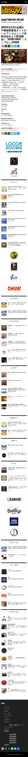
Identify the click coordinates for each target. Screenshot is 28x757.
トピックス (14, 298)
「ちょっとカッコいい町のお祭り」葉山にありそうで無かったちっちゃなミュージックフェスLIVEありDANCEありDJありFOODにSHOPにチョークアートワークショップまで (17, 478)
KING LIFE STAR (11, 632)
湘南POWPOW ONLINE (12, 19)
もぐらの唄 (10, 585)
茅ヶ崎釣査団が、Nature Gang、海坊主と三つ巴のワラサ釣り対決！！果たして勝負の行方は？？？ (17, 454)
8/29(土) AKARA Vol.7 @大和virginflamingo (16, 210)
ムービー (14, 368)
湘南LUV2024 (12, 738)
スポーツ (14, 440)
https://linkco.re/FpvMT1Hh (9, 71)
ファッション (14, 542)
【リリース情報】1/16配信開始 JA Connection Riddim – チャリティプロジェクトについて (17, 350)
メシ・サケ (14, 565)
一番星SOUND (10, 680)
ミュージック (14, 321)
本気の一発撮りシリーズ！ (16, 725)
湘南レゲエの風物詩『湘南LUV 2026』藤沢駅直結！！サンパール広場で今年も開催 (17, 303)
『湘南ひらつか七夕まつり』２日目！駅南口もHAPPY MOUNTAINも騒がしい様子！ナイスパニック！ (17, 488)
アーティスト (14, 611)
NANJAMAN (10, 640)
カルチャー (14, 417)
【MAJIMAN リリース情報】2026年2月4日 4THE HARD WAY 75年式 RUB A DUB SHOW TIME (17, 342)
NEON (9, 577)
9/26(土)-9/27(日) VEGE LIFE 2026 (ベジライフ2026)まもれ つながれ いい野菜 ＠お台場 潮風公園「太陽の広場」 (17, 188)
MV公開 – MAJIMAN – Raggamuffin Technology (16, 372)
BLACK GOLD (10, 672)
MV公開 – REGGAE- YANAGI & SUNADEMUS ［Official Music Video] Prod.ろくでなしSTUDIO (17, 405)
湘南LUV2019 (12, 743)
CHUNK (9, 593)
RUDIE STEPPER (11, 648)
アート (14, 463)
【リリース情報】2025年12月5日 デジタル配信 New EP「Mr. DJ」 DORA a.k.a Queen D (17, 358)
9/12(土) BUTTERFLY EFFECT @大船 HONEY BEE (17, 202)
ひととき (10, 569)
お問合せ (6, 745)
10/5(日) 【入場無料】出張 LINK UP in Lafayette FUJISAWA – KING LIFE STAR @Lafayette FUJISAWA (17, 311)
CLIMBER (9, 664)
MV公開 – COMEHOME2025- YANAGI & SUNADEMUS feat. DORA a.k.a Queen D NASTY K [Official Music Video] (17, 390)
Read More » (22, 635)
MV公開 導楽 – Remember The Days (15, 380)
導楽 (9, 616)
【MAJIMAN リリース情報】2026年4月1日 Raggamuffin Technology (16, 334)
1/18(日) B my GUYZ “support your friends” (15, 445)
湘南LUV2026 (12, 734)
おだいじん (10, 601)
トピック (6, 707)
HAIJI (9, 688)
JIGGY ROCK (10, 656)
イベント (14, 182)
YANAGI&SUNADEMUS (12, 624)
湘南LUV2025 (12, 736)
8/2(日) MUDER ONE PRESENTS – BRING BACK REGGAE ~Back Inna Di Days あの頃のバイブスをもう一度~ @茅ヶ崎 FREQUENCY (17, 244)
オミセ (6, 711)
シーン (6, 717)
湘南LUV (6, 731)
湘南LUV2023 (12, 740)
